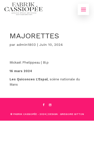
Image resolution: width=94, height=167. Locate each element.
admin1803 (26, 45)
